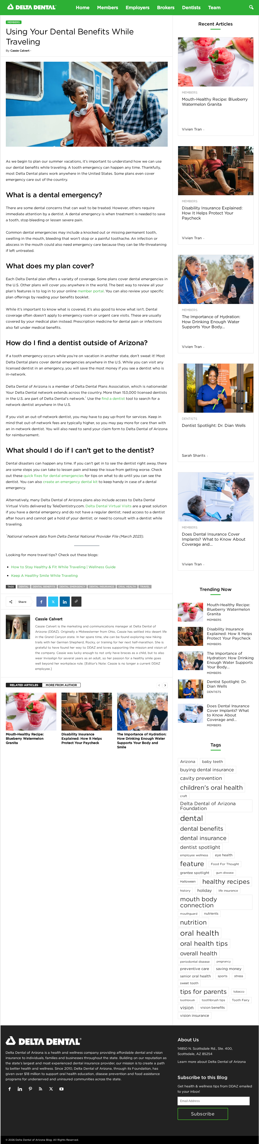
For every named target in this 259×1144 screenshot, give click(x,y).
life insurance (228, 890)
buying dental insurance (207, 770)
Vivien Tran (192, 129)
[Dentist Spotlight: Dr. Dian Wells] (215, 388)
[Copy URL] (76, 602)
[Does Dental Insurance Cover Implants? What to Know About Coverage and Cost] (215, 496)
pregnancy (224, 961)
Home (83, 7)
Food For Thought (225, 864)
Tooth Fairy (240, 1000)
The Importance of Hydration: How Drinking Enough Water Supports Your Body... (211, 321)
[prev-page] (159, 685)
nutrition (193, 922)
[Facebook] (41, 602)
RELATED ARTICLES (24, 685)
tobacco (238, 991)
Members (107, 7)
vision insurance (194, 1015)
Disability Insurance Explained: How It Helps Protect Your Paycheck (81, 738)
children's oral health (211, 787)
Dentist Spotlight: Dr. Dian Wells (214, 425)
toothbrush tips (213, 1000)
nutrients (211, 913)
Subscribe (203, 1114)
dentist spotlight (200, 847)
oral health (127, 586)
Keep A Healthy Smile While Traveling (44, 575)
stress (238, 976)
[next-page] (165, 685)
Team (214, 7)
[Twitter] (53, 602)
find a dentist (113, 398)
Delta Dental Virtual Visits (108, 506)
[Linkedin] (65, 602)
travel (145, 586)
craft (183, 796)
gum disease (225, 872)
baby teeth (212, 761)
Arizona (187, 761)
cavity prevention (201, 778)
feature (192, 864)
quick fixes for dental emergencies (54, 475)
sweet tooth (189, 983)
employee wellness (194, 855)
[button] (251, 7)
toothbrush (187, 1000)
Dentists (191, 7)
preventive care (194, 968)
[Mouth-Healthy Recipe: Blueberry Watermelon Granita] (31, 712)
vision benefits (212, 1007)
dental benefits (44, 586)
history (185, 890)
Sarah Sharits (193, 455)
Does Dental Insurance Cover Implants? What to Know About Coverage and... (213, 539)
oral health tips (204, 943)
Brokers (166, 7)
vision (186, 1007)
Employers (137, 7)
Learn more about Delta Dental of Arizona (212, 1062)
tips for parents (203, 991)
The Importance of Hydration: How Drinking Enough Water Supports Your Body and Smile (141, 740)
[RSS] (42, 1089)
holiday (204, 890)
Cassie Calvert (19, 50)
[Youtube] (62, 1089)
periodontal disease (195, 961)
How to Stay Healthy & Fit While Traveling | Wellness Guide (63, 567)
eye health (223, 855)
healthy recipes (226, 881)
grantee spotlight (194, 873)
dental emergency (72, 586)
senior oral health (195, 976)
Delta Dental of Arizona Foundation (208, 805)
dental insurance (101, 586)
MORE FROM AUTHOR (61, 685)
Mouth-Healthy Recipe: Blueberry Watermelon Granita (25, 738)
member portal (91, 291)
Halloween (188, 881)
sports (222, 976)
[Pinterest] (31, 1089)
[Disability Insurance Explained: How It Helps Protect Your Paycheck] (86, 712)
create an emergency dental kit (70, 481)
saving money (229, 968)
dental (24, 586)
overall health (198, 953)
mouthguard (188, 913)
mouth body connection (198, 902)
